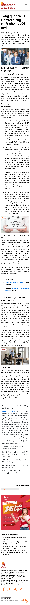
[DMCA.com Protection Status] (6, 598)
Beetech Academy (8, 411)
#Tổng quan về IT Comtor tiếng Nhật (10, 489)
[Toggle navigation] (26, 5)
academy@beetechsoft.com (11, 585)
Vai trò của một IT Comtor (14, 282)
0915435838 (10, 583)
